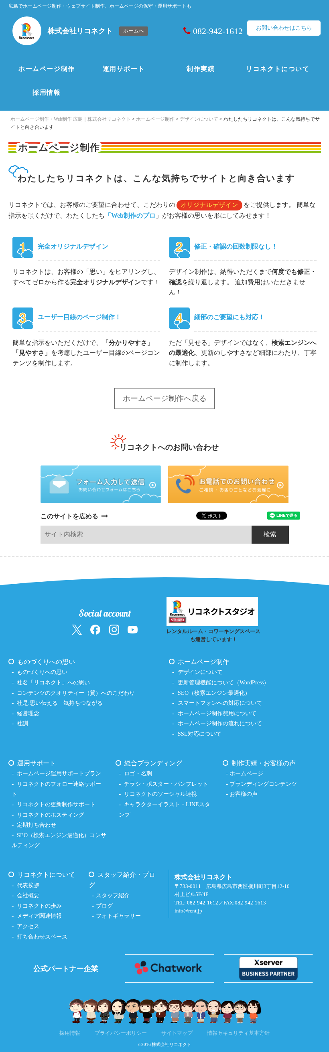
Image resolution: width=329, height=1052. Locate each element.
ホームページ (246, 773)
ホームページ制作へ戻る (165, 398)
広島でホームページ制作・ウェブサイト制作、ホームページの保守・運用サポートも (99, 6)
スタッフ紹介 (113, 895)
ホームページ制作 (46, 68)
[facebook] (95, 629)
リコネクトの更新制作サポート (56, 804)
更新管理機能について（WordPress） (223, 682)
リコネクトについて (277, 68)
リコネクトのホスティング (50, 814)
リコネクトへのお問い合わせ (169, 447)
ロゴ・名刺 (138, 773)
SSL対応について (199, 733)
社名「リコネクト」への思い (53, 682)
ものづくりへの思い (42, 672)
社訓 (22, 723)
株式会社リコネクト (171, 1044)
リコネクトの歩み (39, 905)
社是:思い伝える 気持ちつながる (60, 703)
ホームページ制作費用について (217, 713)
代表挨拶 (28, 885)
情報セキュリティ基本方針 (238, 1033)
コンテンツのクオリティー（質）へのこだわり (76, 693)
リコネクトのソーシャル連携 (160, 794)
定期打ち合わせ (36, 824)
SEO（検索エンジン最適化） (214, 693)
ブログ (104, 905)
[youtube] (133, 629)
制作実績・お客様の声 (264, 763)
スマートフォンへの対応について (220, 703)
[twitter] (77, 629)
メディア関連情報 (39, 915)
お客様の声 (243, 794)
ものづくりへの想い (46, 661)
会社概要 (28, 895)
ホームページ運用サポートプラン (59, 773)
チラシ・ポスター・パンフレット (166, 784)
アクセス (28, 926)
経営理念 (28, 713)
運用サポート (124, 68)
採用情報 (46, 92)
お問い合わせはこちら (284, 27)
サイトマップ (177, 1033)
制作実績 (201, 68)
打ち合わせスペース (42, 936)
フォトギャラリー (118, 915)
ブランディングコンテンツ (263, 784)
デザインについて (200, 672)
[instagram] (114, 629)
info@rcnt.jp (188, 911)
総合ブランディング (153, 763)
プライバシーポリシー (121, 1033)
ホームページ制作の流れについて (220, 723)
